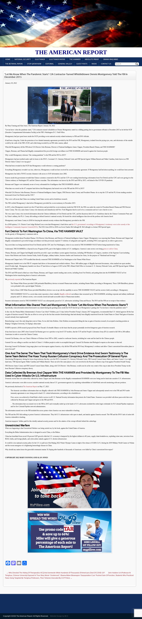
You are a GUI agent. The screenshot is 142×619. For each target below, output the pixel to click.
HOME (7, 59)
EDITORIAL (49, 64)
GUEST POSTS (81, 64)
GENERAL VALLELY (65, 64)
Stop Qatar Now (34, 64)
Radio (94, 64)
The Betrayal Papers (14, 64)
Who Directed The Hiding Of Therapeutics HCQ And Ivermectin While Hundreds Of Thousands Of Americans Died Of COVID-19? (56, 573)
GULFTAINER (40, 59)
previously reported (14, 279)
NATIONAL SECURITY (23, 59)
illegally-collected (65, 294)
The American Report (71, 52)
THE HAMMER (74, 59)
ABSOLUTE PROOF (92, 59)
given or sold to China (110, 249)
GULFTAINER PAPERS (57, 59)
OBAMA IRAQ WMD (110, 59)
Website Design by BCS (59, 616)
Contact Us (106, 64)
